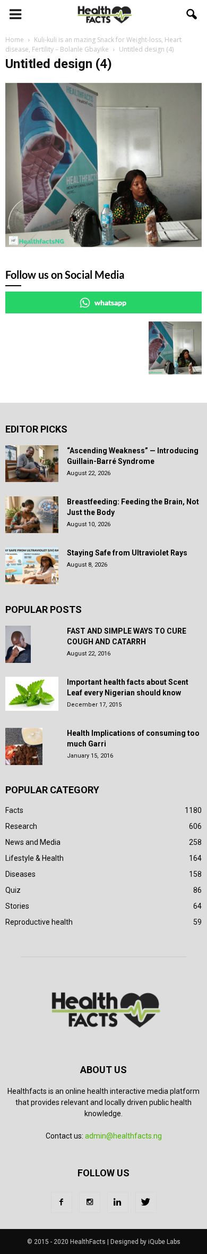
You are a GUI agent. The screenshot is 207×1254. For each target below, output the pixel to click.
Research (21, 826)
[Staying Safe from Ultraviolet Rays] (31, 565)
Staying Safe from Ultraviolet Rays (127, 553)
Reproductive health (39, 922)
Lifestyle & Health (34, 858)
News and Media (33, 842)
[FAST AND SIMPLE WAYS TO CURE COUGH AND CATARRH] (18, 644)
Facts (14, 810)
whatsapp (110, 302)
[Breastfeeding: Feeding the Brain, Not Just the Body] (31, 514)
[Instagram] (89, 1202)
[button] (192, 14)
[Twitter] (146, 1202)
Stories (17, 906)
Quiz (13, 890)
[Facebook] (61, 1202)
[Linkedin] (117, 1202)
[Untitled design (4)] (103, 244)
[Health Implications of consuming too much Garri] (23, 746)
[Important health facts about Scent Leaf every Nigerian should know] (31, 694)
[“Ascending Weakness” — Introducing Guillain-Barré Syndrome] (31, 463)
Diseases (20, 874)
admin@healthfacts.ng (123, 1136)
